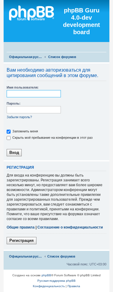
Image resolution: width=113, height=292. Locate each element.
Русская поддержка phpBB (56, 280)
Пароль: (13, 103)
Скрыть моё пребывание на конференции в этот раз (52, 137)
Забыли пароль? (19, 117)
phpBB (46, 275)
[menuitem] (105, 47)
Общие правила (21, 227)
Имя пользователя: (23, 87)
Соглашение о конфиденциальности (70, 227)
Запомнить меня (24, 131)
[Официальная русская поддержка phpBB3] (34, 21)
